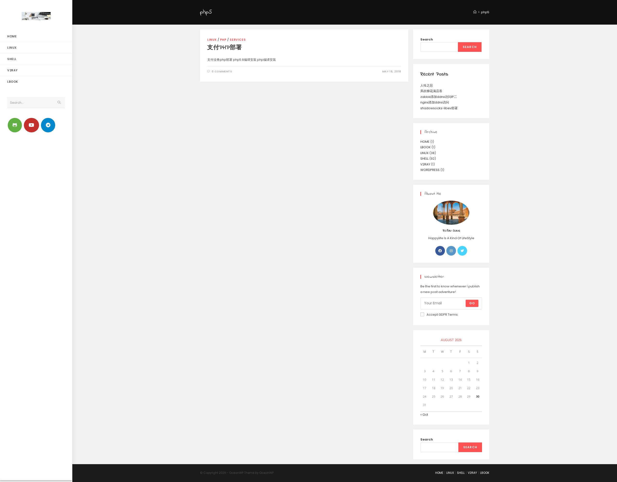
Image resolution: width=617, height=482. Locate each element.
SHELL (424, 158)
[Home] (474, 12)
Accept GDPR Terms (442, 314)
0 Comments (222, 71)
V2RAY (425, 164)
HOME (424, 141)
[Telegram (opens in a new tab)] (48, 125)
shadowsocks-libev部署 (439, 108)
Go (472, 303)
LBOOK (425, 147)
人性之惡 (426, 85)
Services (238, 40)
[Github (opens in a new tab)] (15, 125)
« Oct (424, 414)
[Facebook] (440, 251)
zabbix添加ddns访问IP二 (438, 97)
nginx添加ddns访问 (434, 102)
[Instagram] (451, 251)
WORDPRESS (430, 170)
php (223, 40)
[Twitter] (462, 251)
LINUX (212, 40)
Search (426, 39)
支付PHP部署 (224, 48)
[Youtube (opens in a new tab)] (31, 125)
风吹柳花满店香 (431, 91)
